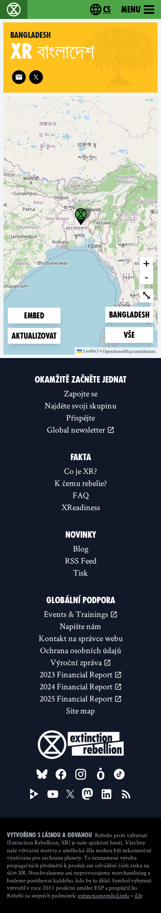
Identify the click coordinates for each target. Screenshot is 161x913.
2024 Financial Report (76, 686)
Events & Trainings (77, 614)
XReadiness (80, 507)
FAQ (81, 495)
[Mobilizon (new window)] (100, 774)
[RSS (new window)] (126, 794)
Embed (34, 315)
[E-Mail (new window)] (19, 77)
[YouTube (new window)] (53, 794)
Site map (80, 710)
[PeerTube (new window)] (34, 794)
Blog (80, 548)
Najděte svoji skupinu (80, 405)
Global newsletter (77, 429)
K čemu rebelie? (81, 483)
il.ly (138, 895)
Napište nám (80, 626)
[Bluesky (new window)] (42, 774)
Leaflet (89, 351)
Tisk (80, 572)
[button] (80, 216)
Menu (130, 9)
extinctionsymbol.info (103, 895)
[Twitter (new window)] (36, 77)
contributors (144, 351)
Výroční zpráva (76, 662)
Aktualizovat (34, 335)
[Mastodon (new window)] (87, 794)
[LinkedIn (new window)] (106, 794)
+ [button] (146, 263)
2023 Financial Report (76, 674)
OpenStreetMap (117, 351)
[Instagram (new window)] (81, 774)
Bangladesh (129, 314)
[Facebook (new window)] (61, 774)
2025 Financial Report (76, 698)
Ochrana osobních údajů (80, 650)
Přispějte (80, 417)
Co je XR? (80, 471)
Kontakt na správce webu (81, 638)
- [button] (146, 277)
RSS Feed (81, 560)
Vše (137, 335)
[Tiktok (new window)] (119, 774)
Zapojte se (80, 393)
